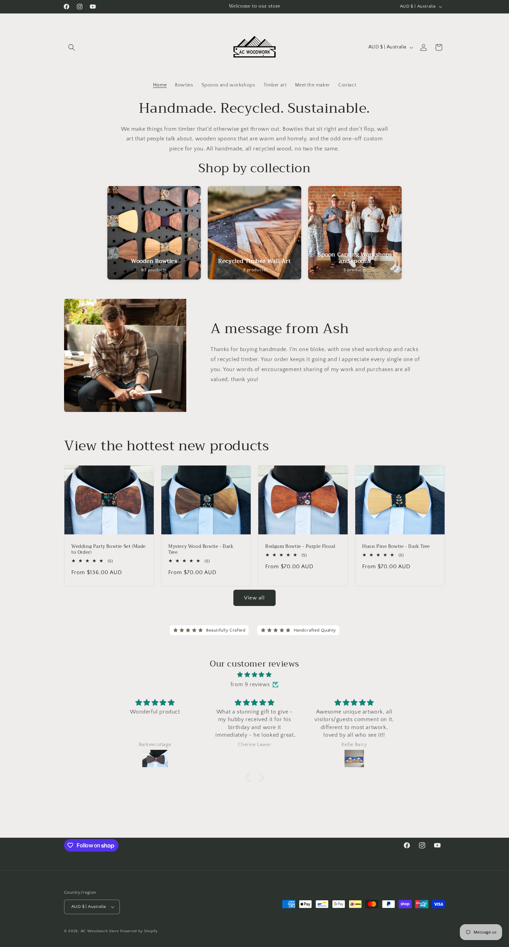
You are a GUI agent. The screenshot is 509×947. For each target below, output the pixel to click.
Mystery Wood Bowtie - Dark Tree (201, 550)
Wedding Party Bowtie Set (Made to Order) (108, 550)
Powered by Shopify (139, 931)
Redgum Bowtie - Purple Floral (300, 547)
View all (254, 598)
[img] (254, 675)
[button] (71, 47)
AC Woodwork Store (100, 931)
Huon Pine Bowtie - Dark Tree (396, 547)
